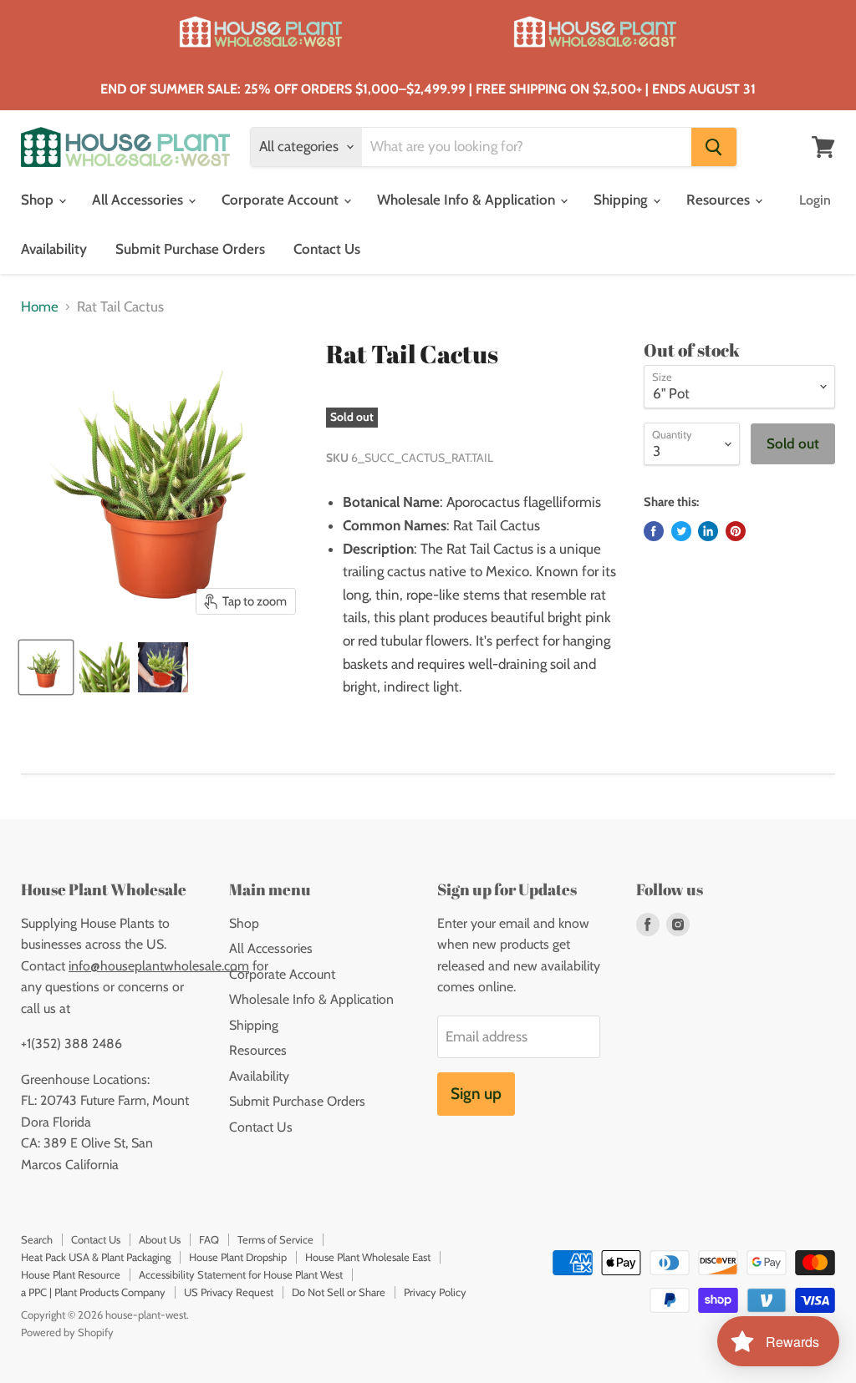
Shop (39, 199)
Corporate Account (282, 199)
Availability (54, 249)
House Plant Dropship (238, 1257)
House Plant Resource (70, 1274)
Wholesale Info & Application (467, 199)
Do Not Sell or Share (338, 1292)
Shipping (622, 199)
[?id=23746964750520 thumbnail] (104, 667)
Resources (719, 199)
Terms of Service (275, 1239)
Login (815, 200)
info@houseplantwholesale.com (159, 966)
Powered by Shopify (67, 1332)
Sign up (476, 1093)
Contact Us (326, 249)
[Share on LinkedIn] (708, 531)
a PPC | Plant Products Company (93, 1292)
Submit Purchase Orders (190, 249)
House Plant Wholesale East (368, 1257)
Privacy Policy (435, 1292)
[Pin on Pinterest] (736, 531)
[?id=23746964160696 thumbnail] (163, 667)
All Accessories (139, 199)
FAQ (209, 1239)
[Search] (713, 147)
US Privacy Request (228, 1292)
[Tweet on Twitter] (681, 531)
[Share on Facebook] (654, 531)
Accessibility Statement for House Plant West (241, 1274)
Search (37, 1239)
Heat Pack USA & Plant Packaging (96, 1257)
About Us (160, 1239)
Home (40, 307)
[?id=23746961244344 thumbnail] (46, 667)
